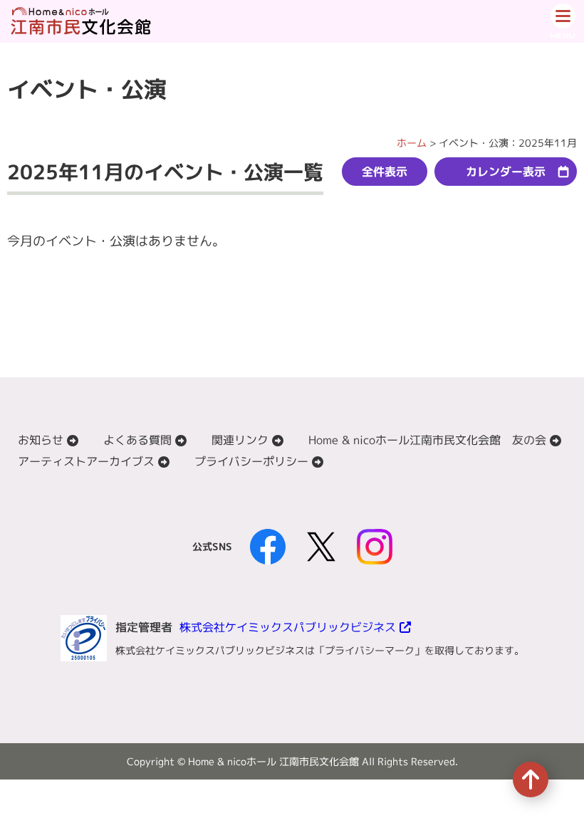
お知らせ (40, 440)
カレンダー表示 (506, 171)
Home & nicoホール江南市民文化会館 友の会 (427, 440)
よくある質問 (137, 440)
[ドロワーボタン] (562, 21)
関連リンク (240, 440)
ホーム (412, 142)
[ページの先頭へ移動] (530, 779)
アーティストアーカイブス (86, 461)
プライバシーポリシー (251, 461)
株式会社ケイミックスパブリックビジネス (287, 627)
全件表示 (384, 171)
